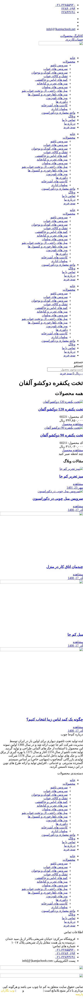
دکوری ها (62, 101)
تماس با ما (68, 120)
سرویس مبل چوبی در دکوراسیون (58, 499)
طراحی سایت (33, 990)
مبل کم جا (75, 634)
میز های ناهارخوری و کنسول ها (48, 94)
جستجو (78, 362)
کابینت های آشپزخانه (54, 105)
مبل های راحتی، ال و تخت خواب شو (45, 90)
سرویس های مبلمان (55, 87)
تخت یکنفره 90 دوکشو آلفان (61, 435)
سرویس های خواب (55, 68)
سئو (19, 990)
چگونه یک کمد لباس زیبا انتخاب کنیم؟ (54, 719)
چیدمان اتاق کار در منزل (64, 567)
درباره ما (69, 123)
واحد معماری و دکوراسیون (58, 112)
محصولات (69, 61)
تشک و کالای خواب (56, 76)
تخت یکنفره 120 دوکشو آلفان (60, 409)
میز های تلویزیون (57, 98)
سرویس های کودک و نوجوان (49, 72)
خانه (72, 58)
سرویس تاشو (59, 65)
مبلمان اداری (59, 109)
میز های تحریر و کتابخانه (52, 83)
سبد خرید (69, 127)
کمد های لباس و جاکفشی (51, 79)
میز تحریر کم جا (71, 476)
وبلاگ (71, 116)
